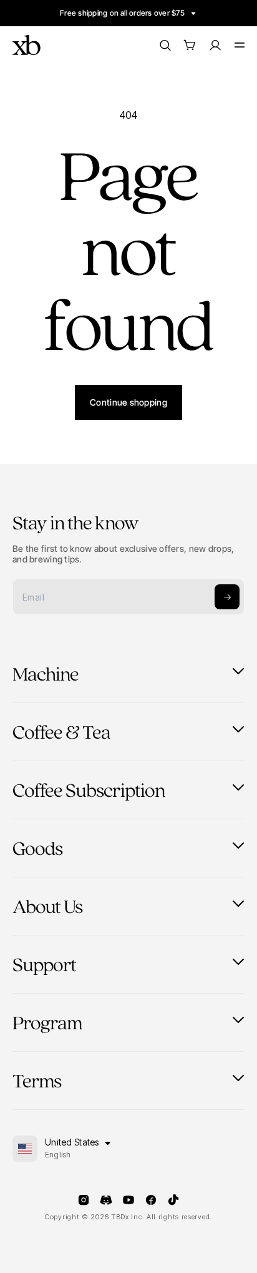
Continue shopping (128, 402)
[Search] (164, 44)
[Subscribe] (227, 596)
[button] (189, 44)
